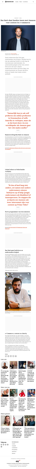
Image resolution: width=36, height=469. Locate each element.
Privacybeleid (13, 463)
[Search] (33, 1)
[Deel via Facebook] (11, 356)
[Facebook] (5, 444)
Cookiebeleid (9, 463)
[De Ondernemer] (9, 1)
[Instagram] (7, 444)
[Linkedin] (3, 444)
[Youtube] (1, 446)
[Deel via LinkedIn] (16, 356)
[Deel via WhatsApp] (8, 356)
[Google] (1, 444)
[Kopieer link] (6, 356)
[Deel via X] (13, 356)
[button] (19, 463)
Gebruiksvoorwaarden (25, 463)
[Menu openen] (2, 1)
